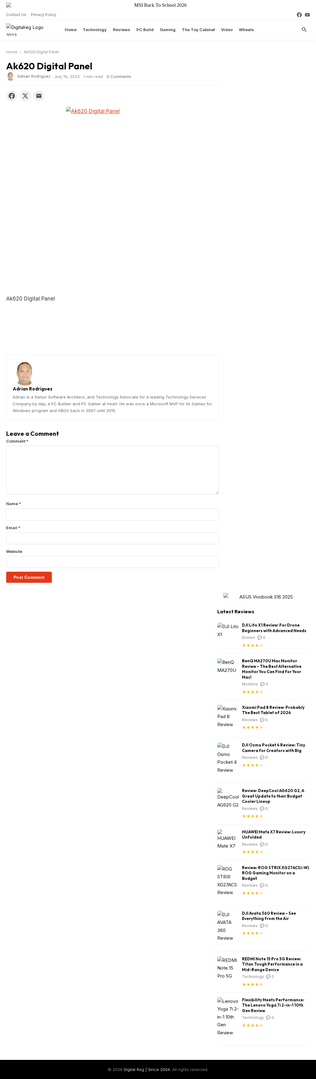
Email (13, 527)
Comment (17, 441)
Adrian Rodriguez (34, 75)
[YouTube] (307, 14)
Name (13, 503)
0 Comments (119, 76)
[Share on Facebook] (11, 95)
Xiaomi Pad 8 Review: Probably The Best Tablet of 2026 (273, 710)
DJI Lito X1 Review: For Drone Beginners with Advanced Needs (274, 628)
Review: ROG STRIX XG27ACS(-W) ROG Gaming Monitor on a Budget (275, 873)
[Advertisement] (112, 248)
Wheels (246, 29)
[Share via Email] (38, 95)
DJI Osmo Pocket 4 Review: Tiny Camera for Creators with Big (273, 747)
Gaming (168, 29)
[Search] (304, 29)
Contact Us (16, 14)
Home (71, 29)
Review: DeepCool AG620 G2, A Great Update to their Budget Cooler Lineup (273, 796)
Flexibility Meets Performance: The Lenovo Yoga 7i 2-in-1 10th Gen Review (273, 1005)
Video (227, 29)
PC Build (145, 29)
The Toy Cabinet (198, 29)
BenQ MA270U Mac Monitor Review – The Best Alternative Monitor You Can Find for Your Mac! (271, 669)
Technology (95, 29)
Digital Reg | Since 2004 (147, 1069)
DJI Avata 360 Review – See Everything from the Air (269, 916)
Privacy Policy (43, 14)
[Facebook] (299, 14)
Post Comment (29, 577)
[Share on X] (25, 95)
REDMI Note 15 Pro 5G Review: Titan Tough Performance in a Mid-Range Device (272, 964)
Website (14, 551)
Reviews (121, 29)
